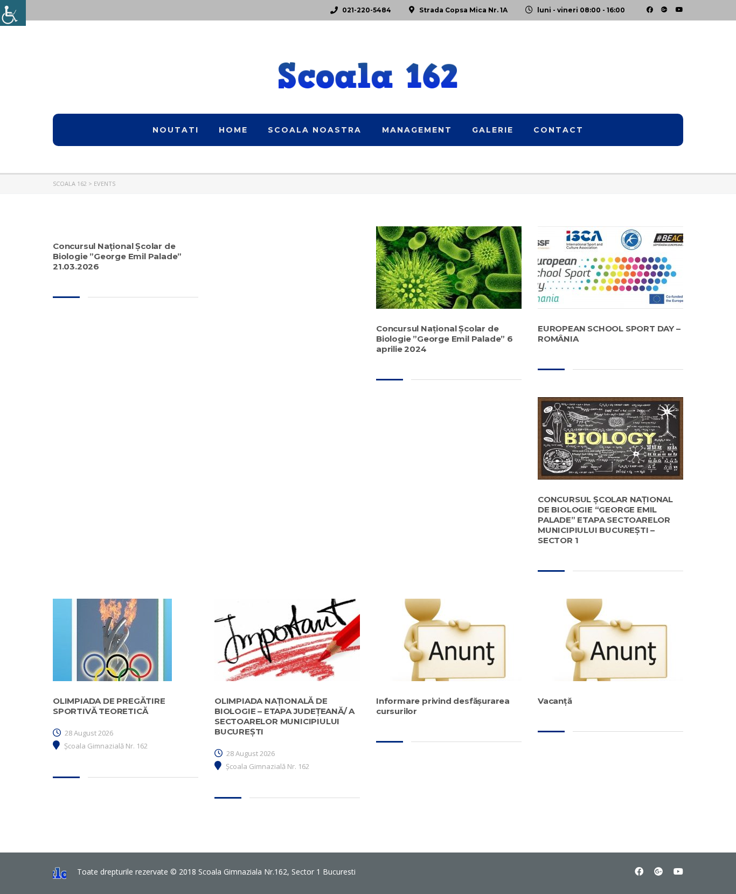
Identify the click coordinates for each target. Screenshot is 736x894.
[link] (13, 13)
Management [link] (417, 130)
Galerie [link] (492, 130)
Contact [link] (558, 130)
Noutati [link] (175, 130)
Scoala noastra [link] (315, 130)
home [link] (233, 130)
